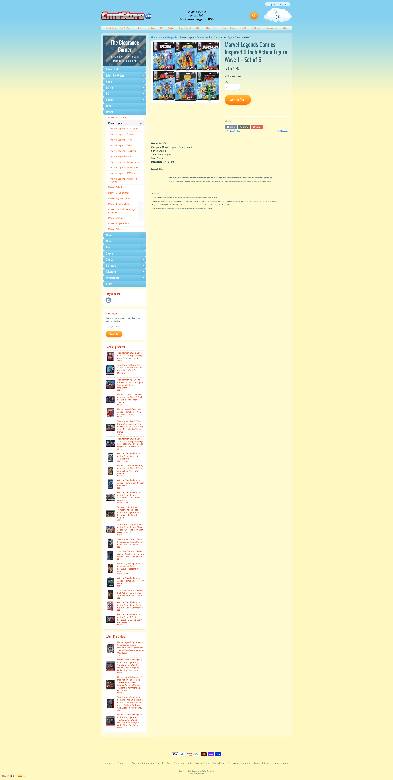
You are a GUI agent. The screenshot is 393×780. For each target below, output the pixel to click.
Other (284, 28)
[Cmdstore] (126, 15)
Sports (234, 28)
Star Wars (246, 28)
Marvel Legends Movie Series (125, 167)
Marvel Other (115, 229)
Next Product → (283, 131)
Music (208, 28)
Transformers (274, 28)
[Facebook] (108, 300)
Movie (200, 28)
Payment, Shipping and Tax (145, 763)
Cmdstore (195, 771)
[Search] (254, 15)
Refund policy (281, 763)
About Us (110, 763)
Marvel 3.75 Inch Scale (126, 204)
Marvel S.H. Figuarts (118, 192)
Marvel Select (115, 187)
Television (259, 28)
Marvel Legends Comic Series (125, 162)
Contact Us (122, 763)
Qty (226, 82)
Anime (142, 28)
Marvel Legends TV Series (123, 173)
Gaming (172, 28)
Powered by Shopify (196, 773)
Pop (217, 28)
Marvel (190, 28)
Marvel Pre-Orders (117, 117)
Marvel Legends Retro (121, 139)
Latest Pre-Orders (127, 28)
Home (154, 37)
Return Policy (218, 763)
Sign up (283, 4)
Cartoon (153, 28)
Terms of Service (262, 763)
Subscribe (113, 334)
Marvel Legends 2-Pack (122, 145)
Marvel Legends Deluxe (122, 134)
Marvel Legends (126, 123)
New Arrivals (111, 28)
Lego (181, 28)
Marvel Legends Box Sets (123, 151)
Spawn (224, 28)
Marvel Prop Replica (118, 223)
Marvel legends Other (121, 156)
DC (163, 28)
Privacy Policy (202, 763)
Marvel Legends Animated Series (123, 180)
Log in (271, 4)
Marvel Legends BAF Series (124, 128)
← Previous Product (232, 131)
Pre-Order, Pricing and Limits (177, 763)
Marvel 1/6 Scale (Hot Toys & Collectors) (126, 211)
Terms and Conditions (239, 763)
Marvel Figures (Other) (119, 198)
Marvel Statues (126, 218)
